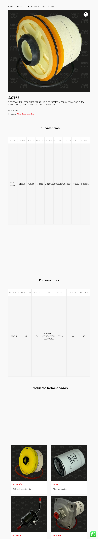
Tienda (19, 6)
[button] (86, 14)
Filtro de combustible (35, 6)
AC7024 (17, 535)
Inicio (10, 6)
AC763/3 (17, 484)
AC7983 (57, 535)
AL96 (55, 484)
